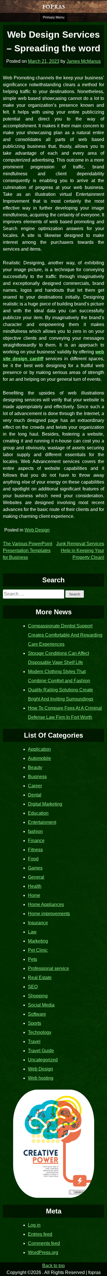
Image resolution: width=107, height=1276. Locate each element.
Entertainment (42, 822)
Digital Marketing (45, 804)
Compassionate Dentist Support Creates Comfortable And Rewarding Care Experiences (65, 635)
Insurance (38, 922)
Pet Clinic (38, 950)
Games (35, 868)
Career (35, 785)
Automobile (39, 758)
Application (39, 749)
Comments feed (44, 1243)
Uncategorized (43, 1059)
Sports (34, 1023)
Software (37, 1014)
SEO (33, 986)
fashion (35, 831)
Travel (34, 1041)
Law (32, 931)
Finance (36, 840)
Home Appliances (46, 904)
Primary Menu (53, 17)
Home (34, 895)
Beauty (35, 767)
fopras (53, 6)
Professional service (48, 968)
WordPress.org (43, 1252)
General (36, 877)
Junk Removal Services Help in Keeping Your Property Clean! (80, 550)
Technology (39, 1032)
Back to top (53, 1265)
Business (37, 776)
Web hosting (40, 1078)
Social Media (41, 1005)
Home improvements (49, 913)
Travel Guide (41, 1050)
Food (33, 858)
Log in (34, 1225)
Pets (32, 959)
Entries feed (40, 1234)
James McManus (83, 61)
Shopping (38, 995)
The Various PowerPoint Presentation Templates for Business (27, 550)
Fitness (35, 849)
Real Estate (40, 977)
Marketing (38, 941)
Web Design (37, 530)
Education (38, 813)
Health (34, 886)
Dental (34, 794)
